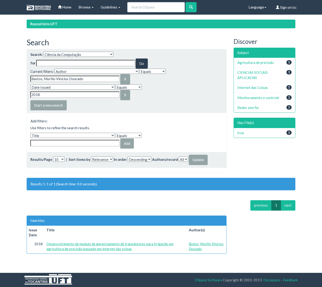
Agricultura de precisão (255, 62)
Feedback (290, 280)
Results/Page (41, 159)
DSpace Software (208, 280)
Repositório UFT (44, 24)
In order (120, 159)
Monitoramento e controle (258, 98)
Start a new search (48, 105)
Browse (84, 7)
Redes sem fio (248, 107)
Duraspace (271, 280)
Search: (36, 54)
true (240, 133)
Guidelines (109, 7)
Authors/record (165, 159)
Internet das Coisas (252, 87)
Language (256, 7)
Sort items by (79, 159)
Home (66, 7)
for (33, 63)
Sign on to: (288, 7)
